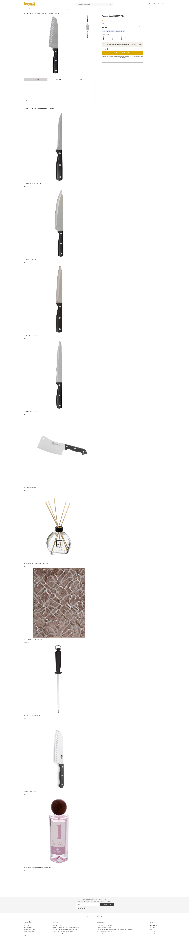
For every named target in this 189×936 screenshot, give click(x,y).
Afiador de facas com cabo (32, 715)
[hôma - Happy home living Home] (29, 5)
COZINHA (34, 9)
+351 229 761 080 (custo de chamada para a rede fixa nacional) (114, 929)
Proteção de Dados (57, 925)
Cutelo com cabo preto (31, 487)
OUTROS (78, 9)
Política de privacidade (83, 908)
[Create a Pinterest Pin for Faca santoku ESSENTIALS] (139, 27)
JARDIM (72, 9)
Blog (151, 929)
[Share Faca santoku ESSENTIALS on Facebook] (136, 27)
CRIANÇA (40, 9)
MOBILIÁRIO (46, 9)
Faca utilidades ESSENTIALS (31, 335)
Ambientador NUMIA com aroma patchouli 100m (37, 867)
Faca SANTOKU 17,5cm (30, 791)
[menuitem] (27, 9)
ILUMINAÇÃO (54, 9)
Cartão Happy (29, 929)
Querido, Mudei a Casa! (156, 933)
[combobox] (94, 4)
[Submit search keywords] (111, 4)
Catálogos (153, 927)
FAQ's (25, 935)
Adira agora (140, 44)
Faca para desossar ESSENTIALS (33, 183)
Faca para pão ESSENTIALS (31, 411)
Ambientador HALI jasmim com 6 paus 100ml (36, 563)
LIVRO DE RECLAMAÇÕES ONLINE (60, 933)
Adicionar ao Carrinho (122, 52)
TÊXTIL (60, 9)
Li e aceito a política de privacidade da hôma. (87, 907)
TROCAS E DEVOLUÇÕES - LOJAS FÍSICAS (62, 931)
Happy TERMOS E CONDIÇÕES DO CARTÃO (64, 929)
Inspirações (153, 925)
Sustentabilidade (29, 931)
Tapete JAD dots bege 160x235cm (33, 639)
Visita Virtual (153, 931)
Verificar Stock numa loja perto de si (122, 61)
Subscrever (107, 904)
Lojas (25, 933)
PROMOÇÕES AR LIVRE (93, 9)
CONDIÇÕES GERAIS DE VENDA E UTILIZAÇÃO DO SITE (66, 927)
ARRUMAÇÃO (66, 9)
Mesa (31, 13)
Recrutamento (28, 927)
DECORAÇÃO (27, 9)
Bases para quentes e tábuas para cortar (47, 13)
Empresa (26, 925)
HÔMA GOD (84, 9)
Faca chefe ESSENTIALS (30, 259)
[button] (158, 4)
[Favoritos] (102, 21)
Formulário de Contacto (104, 925)
